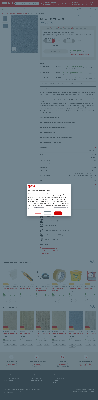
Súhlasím (58, 213)
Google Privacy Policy (39, 207)
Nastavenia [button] (38, 213)
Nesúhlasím (47, 213)
